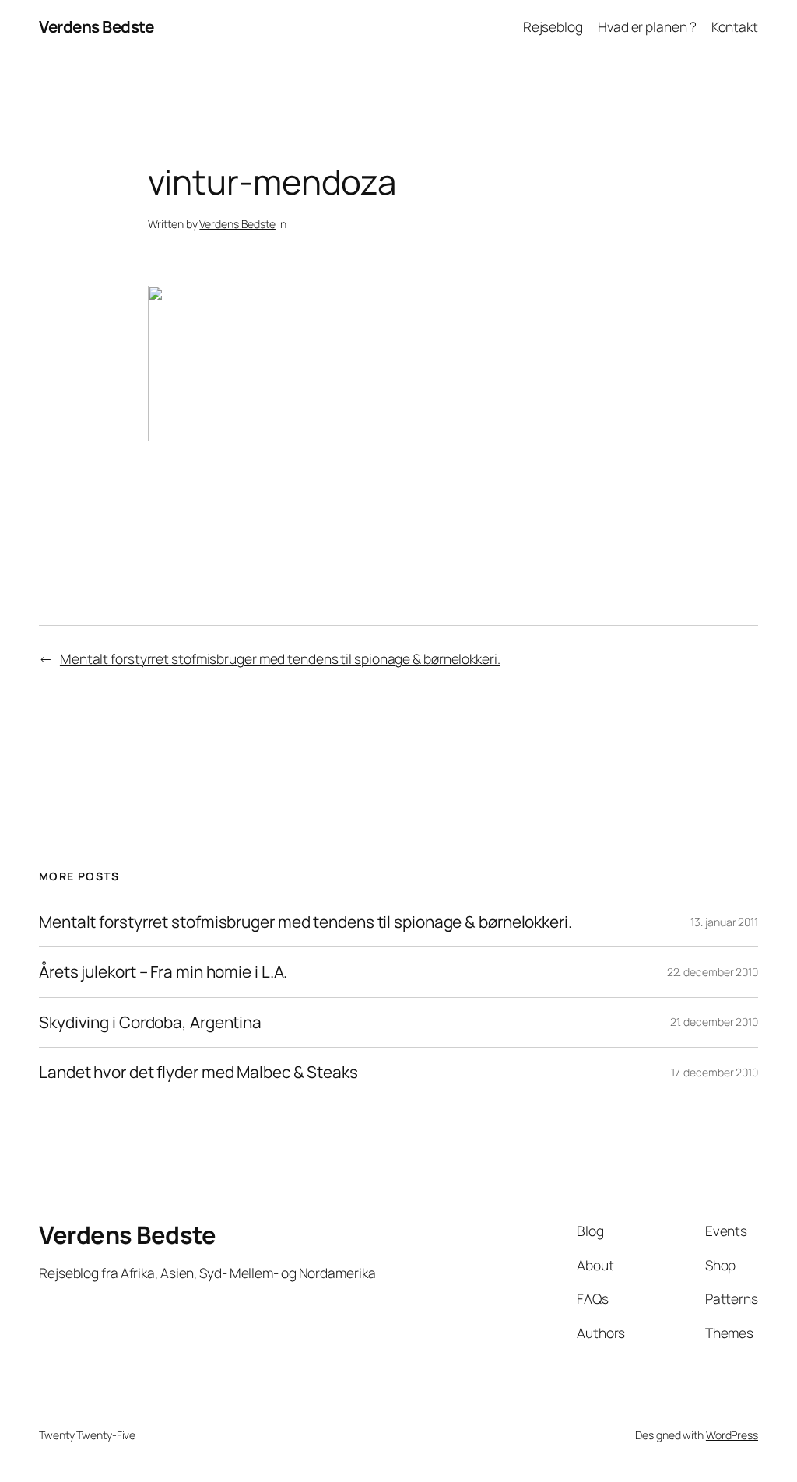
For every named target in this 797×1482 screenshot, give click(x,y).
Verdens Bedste (96, 26)
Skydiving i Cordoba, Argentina (150, 1022)
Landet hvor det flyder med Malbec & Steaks (198, 1072)
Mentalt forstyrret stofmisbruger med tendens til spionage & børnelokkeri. (280, 658)
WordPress (732, 1435)
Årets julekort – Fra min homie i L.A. (163, 972)
